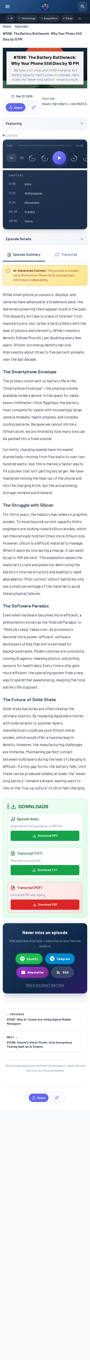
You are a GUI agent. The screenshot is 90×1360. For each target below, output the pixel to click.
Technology (28, 18)
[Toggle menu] (7, 6)
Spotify (32, 959)
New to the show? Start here (45, 985)
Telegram (63, 959)
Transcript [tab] (69, 254)
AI (11, 18)
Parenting (72, 18)
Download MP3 (47, 835)
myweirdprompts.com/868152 (65, 104)
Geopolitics (50, 18)
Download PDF (47, 904)
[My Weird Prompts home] (45, 6)
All (79, 18)
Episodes (21, 26)
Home (7, 26)
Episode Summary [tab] (26, 254)
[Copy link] (33, 107)
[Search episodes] (82, 6)
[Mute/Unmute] (22, 158)
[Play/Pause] (59, 158)
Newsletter (35, 972)
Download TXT (48, 870)
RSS (66, 972)
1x (11, 157)
